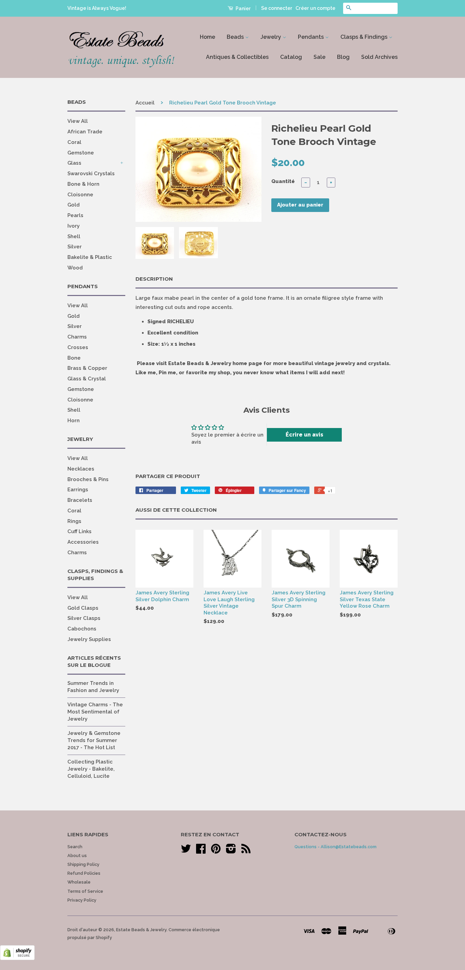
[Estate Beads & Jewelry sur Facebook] (201, 851)
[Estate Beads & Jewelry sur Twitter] (186, 851)
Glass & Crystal (86, 379)
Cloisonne (80, 195)
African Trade (84, 132)
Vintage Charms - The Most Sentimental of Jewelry (95, 712)
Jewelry (271, 37)
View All (77, 121)
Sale (319, 57)
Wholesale (79, 882)
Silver (74, 247)
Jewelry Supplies (89, 639)
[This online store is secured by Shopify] (17, 958)
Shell (73, 236)
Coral (74, 142)
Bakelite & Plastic (89, 257)
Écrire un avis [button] (304, 434)
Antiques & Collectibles (237, 57)
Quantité (283, 181)
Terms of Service (85, 891)
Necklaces (80, 469)
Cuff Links (79, 531)
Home (207, 37)
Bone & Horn (83, 184)
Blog (343, 57)
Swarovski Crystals (91, 173)
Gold (73, 205)
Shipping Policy (83, 864)
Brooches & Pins (88, 479)
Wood (75, 268)
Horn (73, 420)
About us (77, 855)
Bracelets (79, 500)
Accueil (145, 103)
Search (74, 846)
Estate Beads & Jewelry (141, 929)
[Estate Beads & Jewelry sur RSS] (246, 851)
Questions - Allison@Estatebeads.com (335, 846)
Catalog (291, 57)
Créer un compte (315, 8)
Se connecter (276, 8)
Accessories (83, 542)
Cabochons (81, 629)
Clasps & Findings (364, 37)
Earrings (77, 490)
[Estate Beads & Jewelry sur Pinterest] (216, 851)
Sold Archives (379, 57)
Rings (74, 521)
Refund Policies (83, 873)
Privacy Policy (81, 900)
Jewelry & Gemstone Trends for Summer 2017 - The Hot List (94, 740)
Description (154, 279)
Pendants (311, 37)
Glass (74, 163)
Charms (77, 337)
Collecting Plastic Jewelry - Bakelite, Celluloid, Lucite (91, 769)
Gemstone (80, 153)
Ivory (73, 226)
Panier (243, 8)
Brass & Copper (87, 368)
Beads (236, 37)
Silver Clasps (83, 618)
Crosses (77, 347)
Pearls (75, 215)
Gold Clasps (82, 608)
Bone (74, 358)
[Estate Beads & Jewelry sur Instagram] (231, 851)
